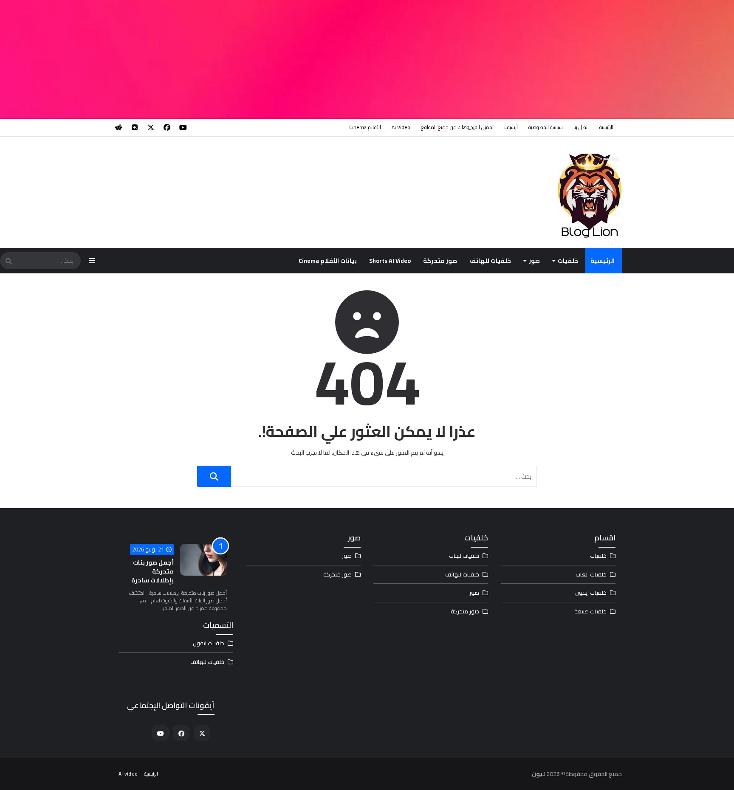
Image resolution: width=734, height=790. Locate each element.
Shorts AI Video (390, 260)
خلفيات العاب (591, 574)
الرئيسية (606, 127)
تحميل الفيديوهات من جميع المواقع (457, 127)
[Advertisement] (479, 59)
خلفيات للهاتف (490, 260)
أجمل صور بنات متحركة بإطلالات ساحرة (152, 571)
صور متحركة (440, 260)
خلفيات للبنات (464, 556)
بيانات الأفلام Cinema (328, 260)
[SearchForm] (8, 261)
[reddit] (118, 127)
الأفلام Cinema (365, 127)
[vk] (134, 127)
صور (534, 260)
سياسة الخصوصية (545, 127)
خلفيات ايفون (591, 593)
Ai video (401, 127)
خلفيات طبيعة (590, 611)
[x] (150, 127)
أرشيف (511, 127)
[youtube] (183, 127)
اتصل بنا (581, 127)
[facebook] (167, 127)
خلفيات (568, 260)
